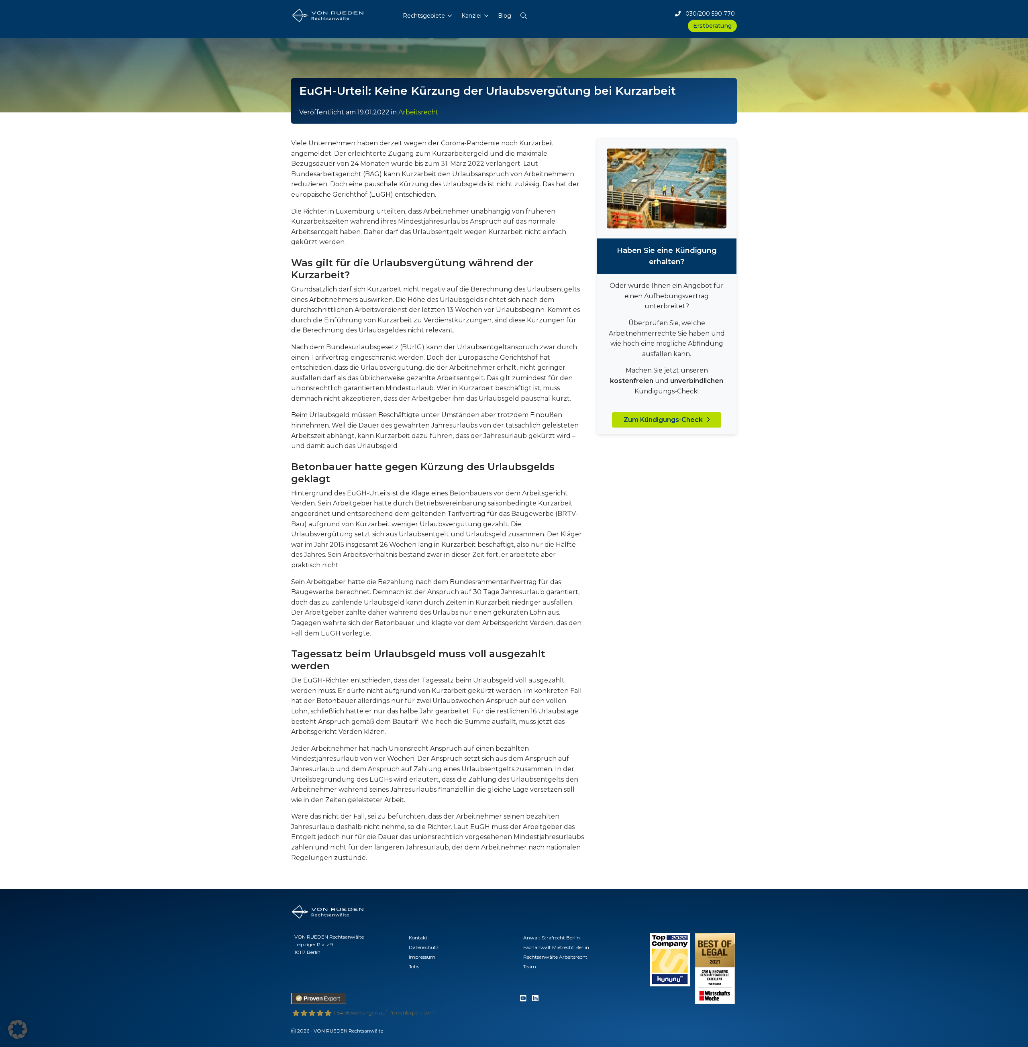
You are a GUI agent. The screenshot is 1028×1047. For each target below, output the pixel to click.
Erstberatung (712, 25)
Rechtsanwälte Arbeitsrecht (555, 957)
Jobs (414, 966)
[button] (523, 14)
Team (529, 966)
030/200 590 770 (708, 13)
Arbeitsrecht (418, 112)
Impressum (422, 957)
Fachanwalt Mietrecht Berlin (556, 947)
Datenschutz (424, 947)
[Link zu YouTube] (523, 998)
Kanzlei (471, 15)
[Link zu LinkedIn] (535, 998)
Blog (504, 15)
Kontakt (418, 938)
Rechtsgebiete (424, 15)
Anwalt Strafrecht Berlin (551, 938)
